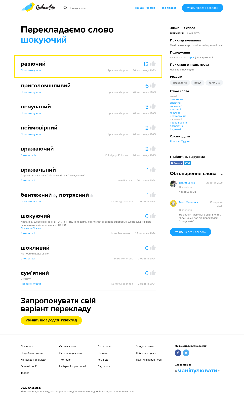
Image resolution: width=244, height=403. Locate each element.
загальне (214, 82)
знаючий (175, 102)
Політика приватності (149, 359)
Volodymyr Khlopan (116, 155)
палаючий (176, 119)
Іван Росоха (125, 180)
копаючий (176, 105)
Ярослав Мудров (180, 141)
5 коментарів (29, 155)
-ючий (173, 95)
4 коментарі (28, 233)
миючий (175, 112)
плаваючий (177, 125)
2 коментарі (28, 258)
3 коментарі (28, 180)
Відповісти (185, 187)
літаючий (175, 109)
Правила (103, 352)
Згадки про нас (145, 346)
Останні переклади (70, 352)
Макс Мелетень (120, 233)
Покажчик (27, 346)
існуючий (175, 129)
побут (197, 82)
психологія (180, 82)
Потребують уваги (32, 352)
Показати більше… (32, 228)
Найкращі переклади (33, 359)
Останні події (29, 366)
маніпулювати (197, 371)
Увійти (202, 7)
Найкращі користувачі (72, 366)
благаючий (176, 99)
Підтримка (104, 366)
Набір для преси (146, 352)
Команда (103, 359)
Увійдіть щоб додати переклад (51, 320)
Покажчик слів (145, 7)
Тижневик (65, 359)
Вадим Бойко (187, 182)
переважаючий (179, 122)
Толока (25, 372)
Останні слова (67, 346)
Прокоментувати (31, 70)
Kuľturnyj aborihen (122, 201)
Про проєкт (168, 7)
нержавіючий (178, 115)
